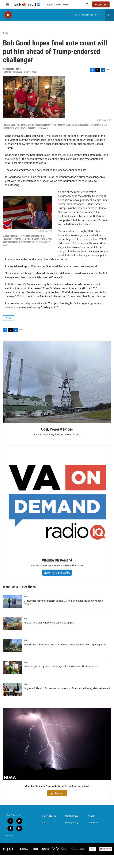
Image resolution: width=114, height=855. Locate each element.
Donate (102, 4)
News (5, 32)
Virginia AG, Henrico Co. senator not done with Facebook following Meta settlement (67, 688)
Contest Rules (71, 816)
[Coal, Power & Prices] (57, 382)
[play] (8, 15)
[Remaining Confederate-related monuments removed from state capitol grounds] (12, 645)
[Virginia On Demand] (57, 499)
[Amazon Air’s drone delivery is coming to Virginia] (12, 623)
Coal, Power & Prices (57, 429)
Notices (91, 816)
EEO (44, 823)
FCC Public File (49, 816)
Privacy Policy (71, 823)
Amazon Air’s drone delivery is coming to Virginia (49, 622)
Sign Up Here (57, 793)
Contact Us (93, 823)
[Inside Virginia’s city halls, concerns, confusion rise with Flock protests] (12, 667)
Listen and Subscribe (57, 572)
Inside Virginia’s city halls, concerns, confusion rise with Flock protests (60, 666)
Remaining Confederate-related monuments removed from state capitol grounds (65, 644)
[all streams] (109, 15)
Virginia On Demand (57, 560)
